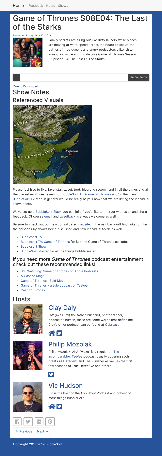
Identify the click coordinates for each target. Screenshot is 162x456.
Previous (23, 431)
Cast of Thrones (33, 290)
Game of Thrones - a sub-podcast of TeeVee (54, 285)
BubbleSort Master (35, 251)
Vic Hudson (65, 385)
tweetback (67, 216)
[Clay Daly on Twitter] (59, 334)
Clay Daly (62, 307)
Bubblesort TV (31, 237)
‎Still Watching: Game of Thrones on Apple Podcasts (59, 271)
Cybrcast (112, 324)
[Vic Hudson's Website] (52, 408)
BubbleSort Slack (48, 212)
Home (18, 5)
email (48, 216)
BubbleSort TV (24, 199)
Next (42, 431)
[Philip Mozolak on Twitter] (51, 376)
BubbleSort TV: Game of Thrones (86, 194)
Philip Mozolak (70, 344)
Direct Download (25, 86)
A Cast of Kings (32, 276)
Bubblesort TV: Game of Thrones (45, 242)
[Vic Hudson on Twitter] (59, 408)
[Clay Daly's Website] (52, 334)
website (84, 224)
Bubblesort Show (33, 246)
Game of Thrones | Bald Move (43, 281)
